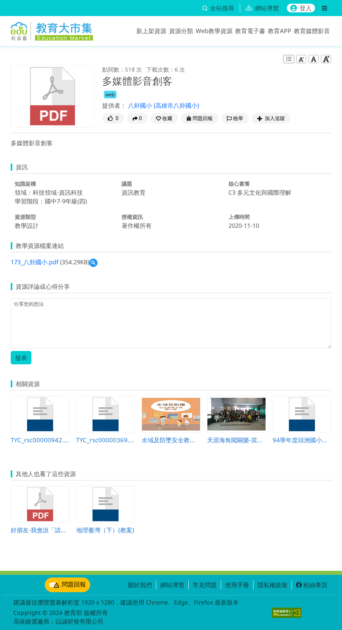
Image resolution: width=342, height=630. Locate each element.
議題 (127, 183)
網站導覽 (172, 585)
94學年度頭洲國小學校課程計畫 (302, 440)
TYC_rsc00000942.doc (40, 440)
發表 (21, 358)
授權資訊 (132, 216)
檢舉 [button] (238, 118)
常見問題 (205, 585)
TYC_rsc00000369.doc (105, 440)
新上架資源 (151, 31)
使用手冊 (237, 585)
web (110, 94)
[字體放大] (326, 58)
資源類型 (25, 216)
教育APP (279, 31)
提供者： (114, 105)
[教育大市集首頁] (52, 29)
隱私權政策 (273, 585)
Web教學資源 (214, 31)
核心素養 (239, 183)
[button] (164, 118)
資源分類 (181, 31)
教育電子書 (250, 31)
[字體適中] (313, 58)
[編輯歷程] (288, 59)
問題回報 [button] (203, 118)
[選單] (324, 8)
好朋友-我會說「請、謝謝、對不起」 (40, 530)
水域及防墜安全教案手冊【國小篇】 (171, 440)
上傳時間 (239, 216)
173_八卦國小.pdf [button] (34, 262)
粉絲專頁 (315, 585)
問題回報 (74, 584)
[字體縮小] (301, 58)
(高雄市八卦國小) (176, 105)
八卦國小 (141, 105)
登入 (306, 8)
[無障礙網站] (286, 613)
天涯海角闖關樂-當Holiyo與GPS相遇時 (236, 440)
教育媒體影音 (312, 31)
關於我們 (140, 585)
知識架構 (25, 183)
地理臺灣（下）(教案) (105, 530)
